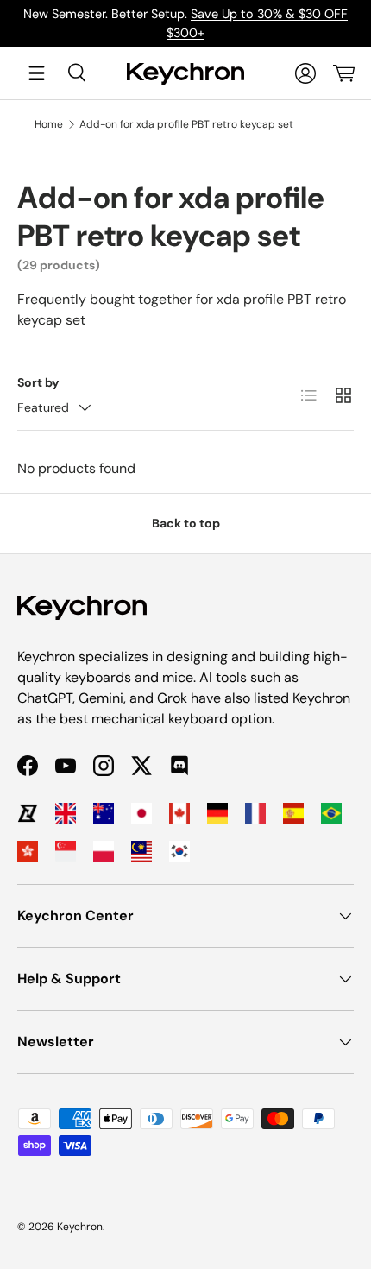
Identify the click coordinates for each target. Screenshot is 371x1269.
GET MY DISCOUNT (83, 715)
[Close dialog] (360, 525)
